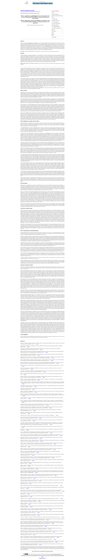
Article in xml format (56, 20)
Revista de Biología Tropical (27, 10)
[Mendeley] (52, 34)
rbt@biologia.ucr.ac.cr (42, 558)
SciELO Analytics (56, 14)
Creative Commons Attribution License (56, 554)
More (54, 34)
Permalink (54, 37)
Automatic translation (56, 26)
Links (28, 346)
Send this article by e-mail (57, 28)
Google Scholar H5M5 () (57, 15)
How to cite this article (56, 23)
